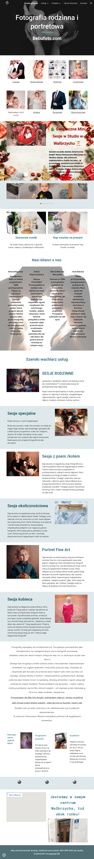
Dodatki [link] (55, 3)
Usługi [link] (43, 3)
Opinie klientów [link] (70, 3)
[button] (91, 3)
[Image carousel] (47, 193)
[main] (47, 27)
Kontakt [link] (83, 3)
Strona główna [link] (31, 3)
